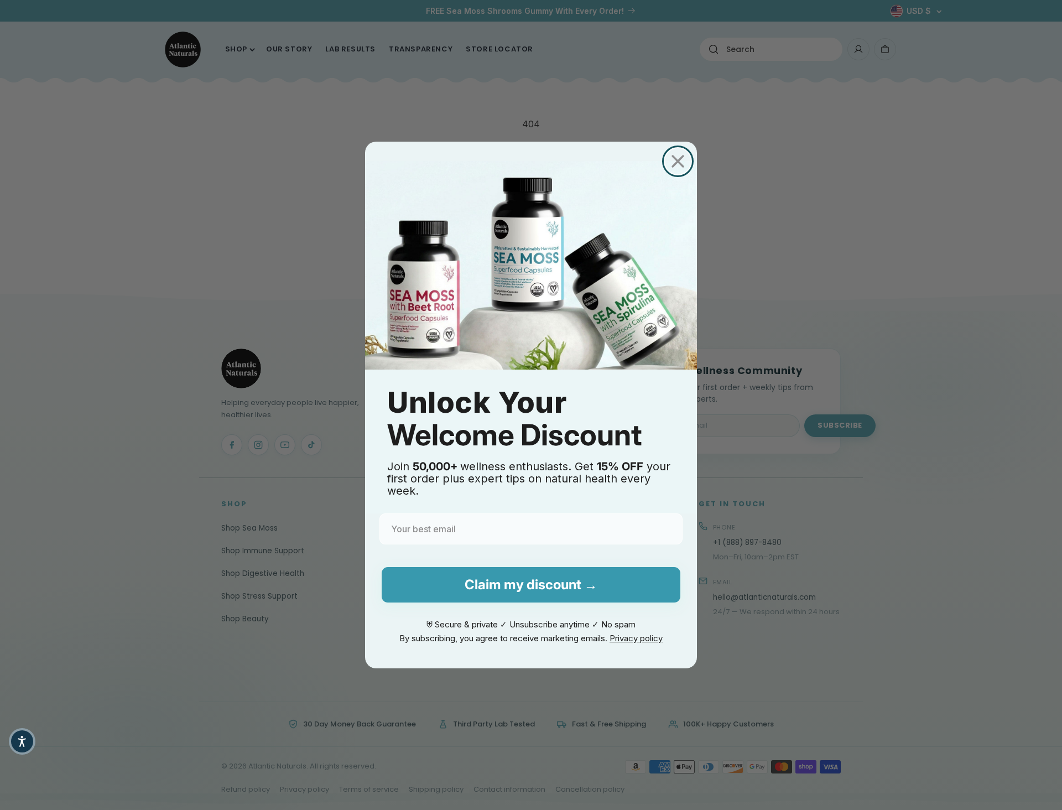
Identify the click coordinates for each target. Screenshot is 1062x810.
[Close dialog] (678, 161)
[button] (22, 741)
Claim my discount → (531, 585)
